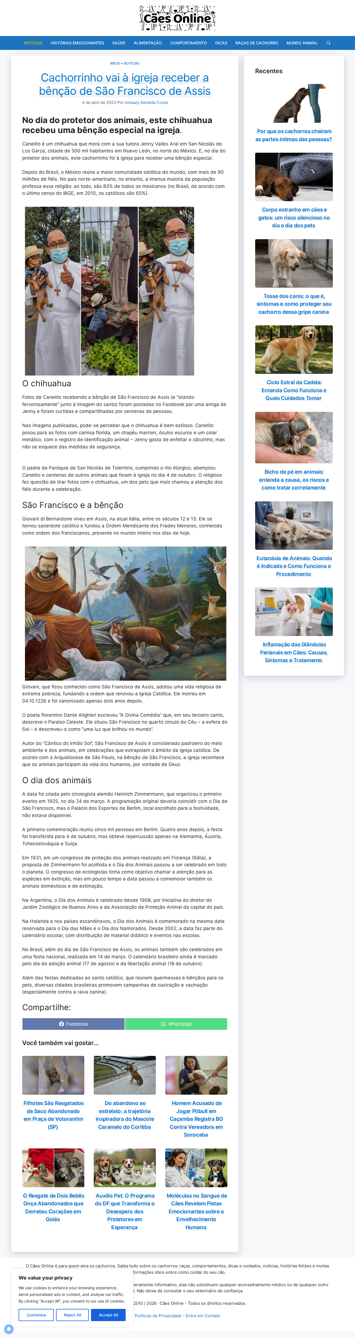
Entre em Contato (203, 1315)
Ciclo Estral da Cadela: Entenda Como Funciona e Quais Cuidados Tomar (294, 390)
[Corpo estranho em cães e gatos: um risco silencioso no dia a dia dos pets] (294, 197)
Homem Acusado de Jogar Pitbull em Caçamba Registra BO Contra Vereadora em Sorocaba (196, 1119)
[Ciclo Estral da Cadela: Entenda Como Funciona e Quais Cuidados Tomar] (294, 370)
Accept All (108, 1315)
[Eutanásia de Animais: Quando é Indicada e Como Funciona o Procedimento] (294, 546)
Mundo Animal (302, 42)
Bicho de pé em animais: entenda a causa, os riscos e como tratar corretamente (294, 480)
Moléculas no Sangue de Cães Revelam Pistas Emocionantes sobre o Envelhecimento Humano (197, 1211)
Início (115, 63)
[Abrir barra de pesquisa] (328, 43)
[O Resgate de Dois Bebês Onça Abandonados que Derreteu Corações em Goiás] (53, 1183)
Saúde (118, 42)
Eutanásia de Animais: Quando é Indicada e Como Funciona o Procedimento (294, 566)
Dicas (221, 42)
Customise (36, 1315)
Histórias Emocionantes (77, 42)
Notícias (33, 42)
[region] (72, 1298)
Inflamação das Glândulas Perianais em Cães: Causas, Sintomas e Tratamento (294, 652)
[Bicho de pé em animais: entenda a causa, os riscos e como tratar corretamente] (294, 460)
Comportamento (188, 42)
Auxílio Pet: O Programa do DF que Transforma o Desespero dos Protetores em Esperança (125, 1211)
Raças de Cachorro (256, 42)
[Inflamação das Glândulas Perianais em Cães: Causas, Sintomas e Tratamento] (294, 632)
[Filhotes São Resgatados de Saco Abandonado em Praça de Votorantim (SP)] (53, 1091)
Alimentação (148, 42)
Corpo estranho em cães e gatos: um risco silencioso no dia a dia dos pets (294, 217)
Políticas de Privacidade (158, 1315)
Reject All (72, 1315)
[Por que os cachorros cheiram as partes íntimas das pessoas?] (294, 119)
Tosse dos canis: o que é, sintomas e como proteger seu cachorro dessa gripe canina (294, 304)
